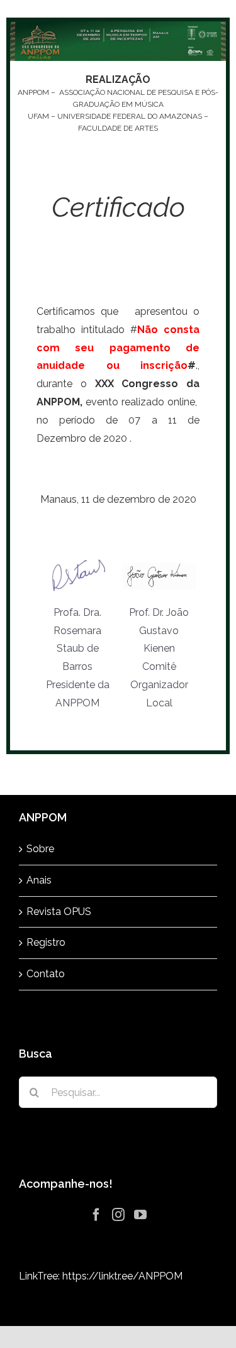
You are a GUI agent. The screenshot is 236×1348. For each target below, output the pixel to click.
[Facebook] (96, 1214)
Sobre (40, 849)
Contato (45, 974)
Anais (39, 880)
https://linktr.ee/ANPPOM (122, 1276)
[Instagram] (118, 1214)
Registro (45, 942)
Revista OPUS (58, 912)
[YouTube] (140, 1214)
